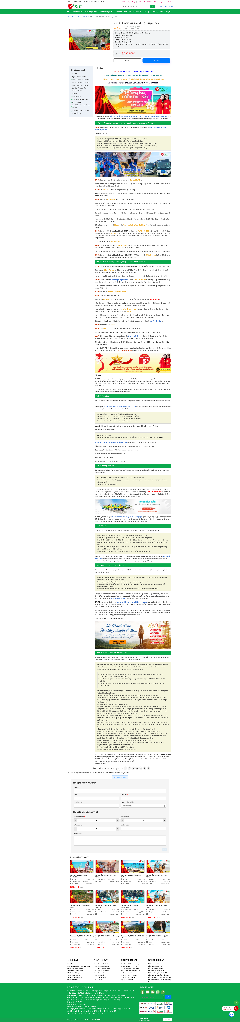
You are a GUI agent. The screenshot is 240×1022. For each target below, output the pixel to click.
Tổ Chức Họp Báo (154, 964)
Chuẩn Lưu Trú (125, 825)
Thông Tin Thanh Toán (75, 971)
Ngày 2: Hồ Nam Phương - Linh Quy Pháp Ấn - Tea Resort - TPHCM (80, 88)
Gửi (168, 997)
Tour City (155, 12)
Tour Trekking (98, 980)
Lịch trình (75, 74)
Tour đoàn (118, 12)
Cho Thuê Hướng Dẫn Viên (130, 968)
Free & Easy (158, 2)
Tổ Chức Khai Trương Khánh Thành (159, 977)
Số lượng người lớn (79, 816)
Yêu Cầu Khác (77, 833)
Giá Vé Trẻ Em (76, 102)
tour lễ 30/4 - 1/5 (133, 336)
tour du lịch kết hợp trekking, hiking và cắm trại (131, 602)
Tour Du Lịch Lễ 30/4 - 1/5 (82, 17)
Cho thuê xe (169, 2)
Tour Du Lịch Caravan (101, 973)
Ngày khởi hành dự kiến (127, 802)
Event (123, 2)
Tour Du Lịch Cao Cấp (101, 966)
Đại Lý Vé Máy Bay (127, 980)
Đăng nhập (169, 6)
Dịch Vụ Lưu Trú (126, 973)
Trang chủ (71, 17)
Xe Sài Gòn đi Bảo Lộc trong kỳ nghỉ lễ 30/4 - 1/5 (120, 407)
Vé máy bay (148, 2)
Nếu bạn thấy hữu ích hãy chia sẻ (102, 768)
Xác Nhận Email (78, 802)
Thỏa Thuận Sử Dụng (74, 977)
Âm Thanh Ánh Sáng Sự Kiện (130, 971)
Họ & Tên (77, 787)
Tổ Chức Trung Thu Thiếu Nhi (158, 973)
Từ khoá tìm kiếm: (101, 763)
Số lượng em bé (125, 816)
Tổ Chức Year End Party (156, 968)
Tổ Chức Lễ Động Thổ (155, 966)
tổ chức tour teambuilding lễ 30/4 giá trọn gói (127, 517)
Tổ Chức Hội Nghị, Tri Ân (156, 971)
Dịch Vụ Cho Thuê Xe (128, 977)
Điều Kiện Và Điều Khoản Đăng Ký (78, 966)
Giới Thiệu (70, 964)
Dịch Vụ (74, 94)
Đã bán (138, 26)
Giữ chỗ (127, 60)
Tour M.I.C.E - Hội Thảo (102, 971)
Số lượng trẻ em (78, 825)
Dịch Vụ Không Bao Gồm (80, 99)
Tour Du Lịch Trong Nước (102, 968)
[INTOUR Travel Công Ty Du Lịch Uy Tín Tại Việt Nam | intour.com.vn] (68, 12)
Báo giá (156, 60)
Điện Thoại (124, 794)
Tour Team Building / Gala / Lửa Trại (136, 12)
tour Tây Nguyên (155, 321)
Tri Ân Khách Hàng (73, 975)
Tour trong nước (90, 12)
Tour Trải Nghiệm (100, 977)
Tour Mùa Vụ (164, 12)
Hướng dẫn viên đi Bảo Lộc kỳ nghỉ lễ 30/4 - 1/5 (111, 442)
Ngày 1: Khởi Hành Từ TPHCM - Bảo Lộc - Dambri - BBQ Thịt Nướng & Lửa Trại (81, 79)
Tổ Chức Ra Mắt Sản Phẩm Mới (158, 975)
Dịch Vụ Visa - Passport (129, 975)
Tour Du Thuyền (99, 975)
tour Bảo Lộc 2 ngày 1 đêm (119, 280)
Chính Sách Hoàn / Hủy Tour (76, 968)
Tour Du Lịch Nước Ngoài (102, 964)
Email (75, 794)
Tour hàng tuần (77, 12)
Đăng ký (161, 6)
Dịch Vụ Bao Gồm (77, 96)
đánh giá (126, 26)
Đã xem (132, 26)
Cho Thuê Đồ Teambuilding (130, 964)
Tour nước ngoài (105, 12)
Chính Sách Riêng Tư (74, 973)
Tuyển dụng (131, 2)
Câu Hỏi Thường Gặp (74, 980)
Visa (139, 2)
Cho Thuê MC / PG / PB (129, 966)
